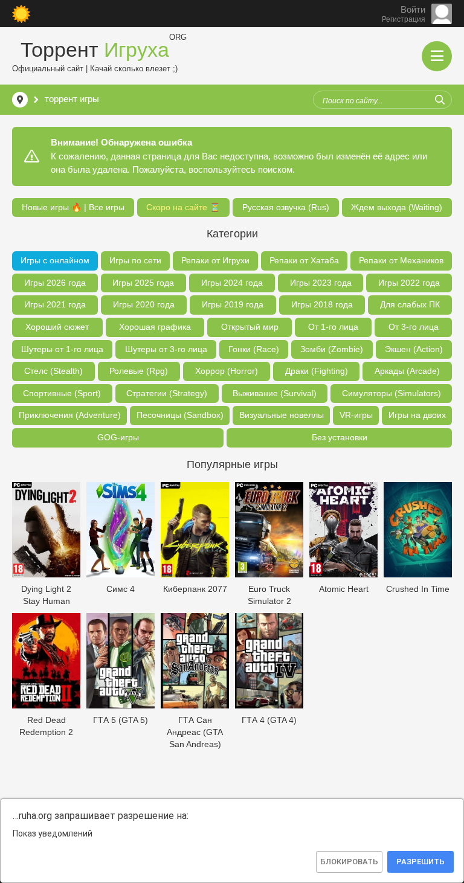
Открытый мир (250, 327)
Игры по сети (135, 260)
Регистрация (403, 19)
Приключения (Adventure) (70, 415)
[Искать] (440, 100)
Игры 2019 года (232, 304)
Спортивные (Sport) (62, 393)
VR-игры (356, 415)
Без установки (339, 437)
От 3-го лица (413, 327)
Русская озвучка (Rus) (285, 207)
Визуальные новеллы (281, 415)
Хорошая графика (155, 327)
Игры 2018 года (322, 304)
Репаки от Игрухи (215, 260)
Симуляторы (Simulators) (391, 393)
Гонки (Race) (253, 349)
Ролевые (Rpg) (138, 371)
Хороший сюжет (57, 327)
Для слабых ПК (410, 304)
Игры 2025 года (143, 282)
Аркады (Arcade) (407, 371)
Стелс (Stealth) (53, 371)
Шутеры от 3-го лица (166, 349)
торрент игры (72, 99)
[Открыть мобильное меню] (437, 56)
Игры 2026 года (55, 282)
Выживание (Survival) (275, 393)
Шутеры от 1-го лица (62, 349)
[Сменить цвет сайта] (21, 14)
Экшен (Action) (414, 349)
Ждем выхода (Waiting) (396, 207)
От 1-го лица (333, 327)
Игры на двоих (417, 415)
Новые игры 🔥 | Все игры (73, 207)
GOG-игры (118, 437)
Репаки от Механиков (401, 260)
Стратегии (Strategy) (166, 393)
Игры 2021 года (55, 304)
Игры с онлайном (55, 260)
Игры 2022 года (409, 282)
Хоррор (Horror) (226, 371)
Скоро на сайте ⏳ (183, 207)
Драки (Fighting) (316, 371)
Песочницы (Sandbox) (180, 415)
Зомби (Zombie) (331, 349)
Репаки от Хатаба (304, 260)
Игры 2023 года (321, 282)
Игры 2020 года (144, 304)
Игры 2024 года (232, 282)
